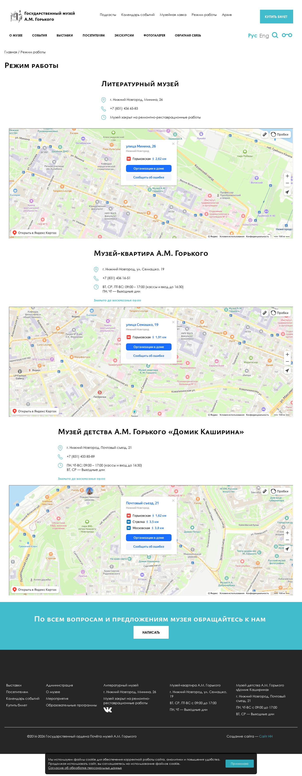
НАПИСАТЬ (151, 632)
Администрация (59, 685)
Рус (252, 35)
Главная (10, 52)
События (39, 35)
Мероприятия (57, 698)
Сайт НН (266, 736)
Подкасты (108, 14)
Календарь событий (138, 14)
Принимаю (239, 763)
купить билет (276, 17)
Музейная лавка (173, 14)
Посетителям (94, 35)
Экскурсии (124, 35)
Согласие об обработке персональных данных (85, 768)
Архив (227, 14)
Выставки (65, 35)
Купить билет (16, 705)
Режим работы (204, 14)
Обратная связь (188, 35)
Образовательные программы (71, 705)
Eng (264, 35)
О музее (15, 35)
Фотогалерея (154, 35)
